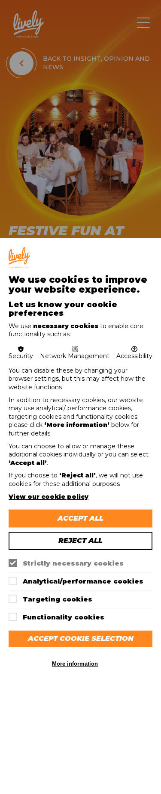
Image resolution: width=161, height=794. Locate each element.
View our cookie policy (48, 497)
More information (75, 664)
